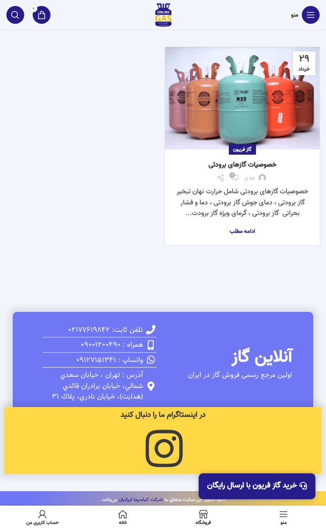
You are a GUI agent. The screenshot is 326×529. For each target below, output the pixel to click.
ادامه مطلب (242, 231)
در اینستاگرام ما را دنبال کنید (163, 415)
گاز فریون (242, 149)
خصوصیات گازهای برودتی (242, 164)
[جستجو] (15, 14)
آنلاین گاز (262, 357)
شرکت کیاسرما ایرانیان (140, 499)
